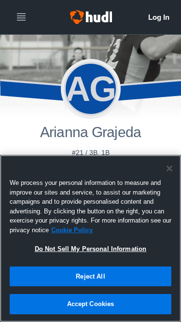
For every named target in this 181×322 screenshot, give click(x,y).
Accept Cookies (90, 304)
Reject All (90, 276)
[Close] (169, 168)
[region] (90, 238)
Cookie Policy (72, 230)
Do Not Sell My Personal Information (91, 248)
